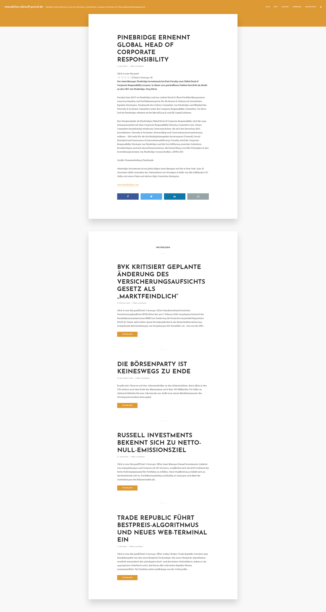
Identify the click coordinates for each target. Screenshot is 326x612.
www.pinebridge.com (128, 185)
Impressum (297, 7)
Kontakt (285, 7)
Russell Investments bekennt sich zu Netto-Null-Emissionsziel (159, 443)
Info (276, 7)
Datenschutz (310, 7)
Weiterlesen (127, 334)
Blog (268, 7)
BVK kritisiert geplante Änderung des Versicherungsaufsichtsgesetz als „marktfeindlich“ (161, 282)
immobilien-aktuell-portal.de (23, 7)
